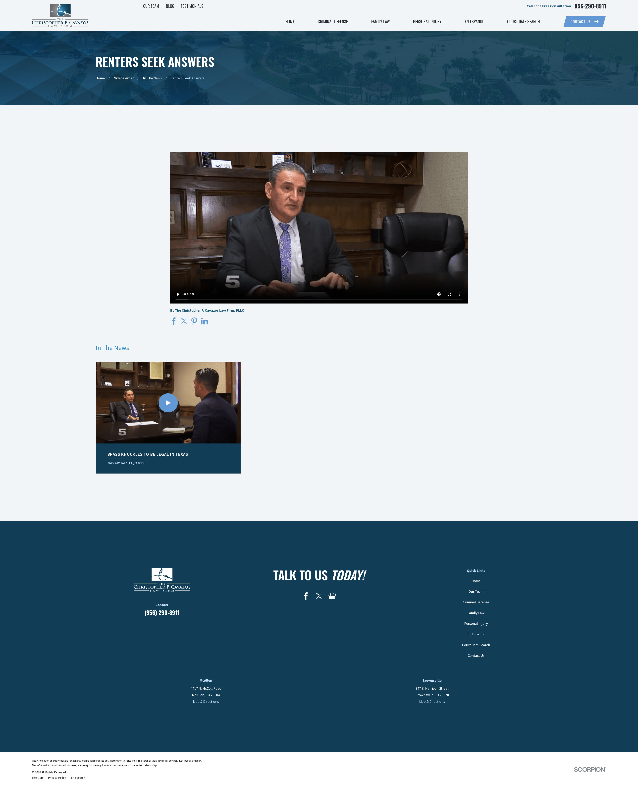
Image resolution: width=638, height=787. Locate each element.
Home (476, 580)
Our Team (151, 6)
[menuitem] (37, 778)
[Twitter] (319, 596)
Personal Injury (476, 623)
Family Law (476, 613)
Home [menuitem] (290, 21)
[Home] (60, 15)
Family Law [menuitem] (380, 21)
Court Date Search (476, 645)
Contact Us (581, 21)
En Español (476, 634)
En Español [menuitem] (474, 21)
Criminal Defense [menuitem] (333, 21)
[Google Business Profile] (332, 596)
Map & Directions (206, 701)
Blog (170, 6)
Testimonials (192, 6)
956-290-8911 (590, 6)
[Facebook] (306, 596)
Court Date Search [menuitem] (523, 21)
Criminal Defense (476, 602)
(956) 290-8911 (162, 612)
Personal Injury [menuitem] (427, 21)
